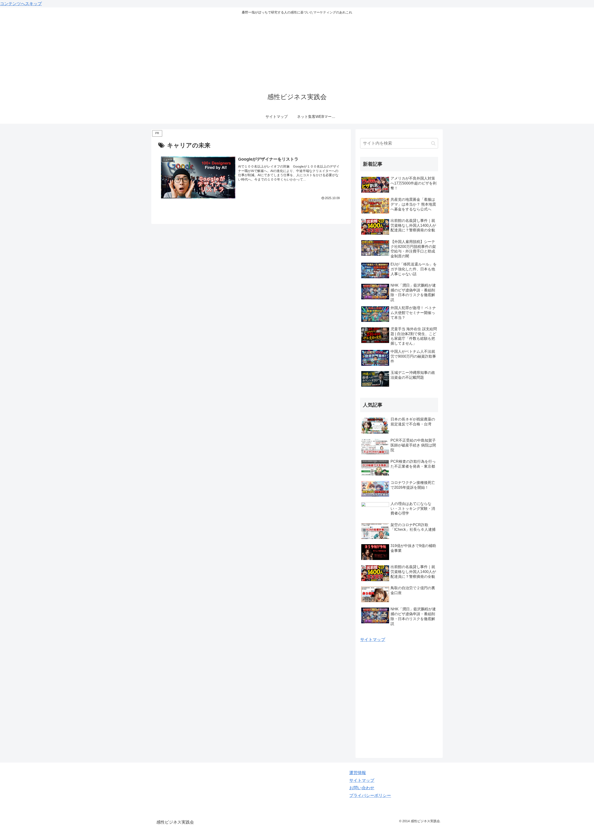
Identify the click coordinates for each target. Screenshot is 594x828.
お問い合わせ (361, 788)
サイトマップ (372, 639)
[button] (433, 143)
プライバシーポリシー (370, 795)
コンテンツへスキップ (21, 3)
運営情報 (357, 772)
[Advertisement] (297, 51)
